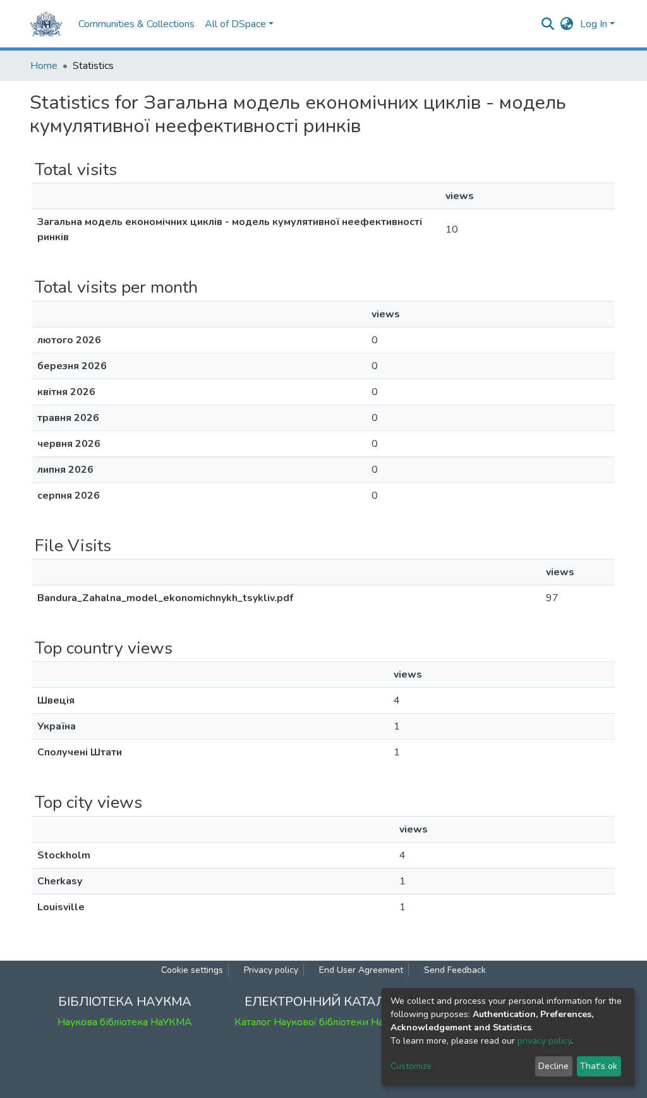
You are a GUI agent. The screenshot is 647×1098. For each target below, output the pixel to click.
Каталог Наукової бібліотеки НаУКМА (323, 1022)
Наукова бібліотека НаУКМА (124, 1022)
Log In (593, 24)
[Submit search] (548, 24)
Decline (553, 1066)
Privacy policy (271, 970)
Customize (411, 1066)
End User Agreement (361, 970)
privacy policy (544, 1041)
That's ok (598, 1066)
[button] (567, 24)
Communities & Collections (136, 24)
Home (43, 66)
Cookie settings (192, 970)
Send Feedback (455, 970)
